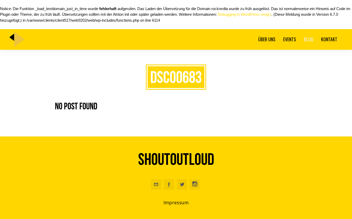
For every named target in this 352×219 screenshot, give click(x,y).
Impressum (176, 202)
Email (156, 184)
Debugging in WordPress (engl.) (244, 14)
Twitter (182, 184)
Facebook (169, 184)
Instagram (195, 184)
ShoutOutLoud (176, 159)
